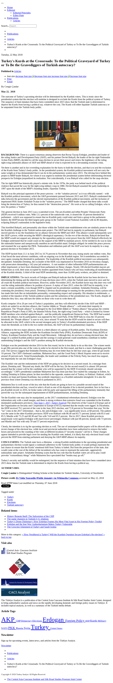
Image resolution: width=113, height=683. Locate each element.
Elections (11, 502)
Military (102, 620)
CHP (18, 620)
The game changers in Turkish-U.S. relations (28, 519)
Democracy (26, 620)
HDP (87, 621)
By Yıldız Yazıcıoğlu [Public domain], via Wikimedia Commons (47, 478)
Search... (5, 26)
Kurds (10, 499)
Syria (27, 628)
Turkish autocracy (15, 505)
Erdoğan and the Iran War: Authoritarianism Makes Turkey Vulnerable (39, 524)
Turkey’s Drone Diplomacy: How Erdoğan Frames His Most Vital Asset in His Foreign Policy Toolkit (54, 521)
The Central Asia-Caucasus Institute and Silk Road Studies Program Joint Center (44, 679)
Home (10, 7)
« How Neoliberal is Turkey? (36, 534)
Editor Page (18, 15)
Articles (16, 20)
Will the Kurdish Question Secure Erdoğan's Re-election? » (77, 534)
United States (56, 628)
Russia (20, 628)
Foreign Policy (75, 620)
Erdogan (54, 619)
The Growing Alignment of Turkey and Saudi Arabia (31, 527)
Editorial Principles (22, 12)
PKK (12, 628)
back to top (6, 537)
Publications (12, 18)
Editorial (11, 10)
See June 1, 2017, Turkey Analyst (50, 403)
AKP (8, 619)
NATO (4, 628)
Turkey (10, 497)
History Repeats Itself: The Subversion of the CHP (30, 516)
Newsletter (6, 645)
